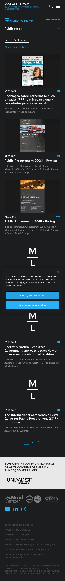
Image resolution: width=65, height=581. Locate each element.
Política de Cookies (17, 529)
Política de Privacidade (20, 539)
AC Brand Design (25, 573)
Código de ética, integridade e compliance (24, 556)
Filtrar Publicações (16, 40)
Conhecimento (19, 21)
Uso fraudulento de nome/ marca (27, 549)
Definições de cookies (19, 525)
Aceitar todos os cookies (33, 305)
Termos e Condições (18, 534)
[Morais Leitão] (22, 6)
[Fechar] (58, 272)
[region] (32, 290)
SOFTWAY (55, 573)
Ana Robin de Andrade (19, 47)
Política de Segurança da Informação (30, 544)
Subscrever (53, 19)
